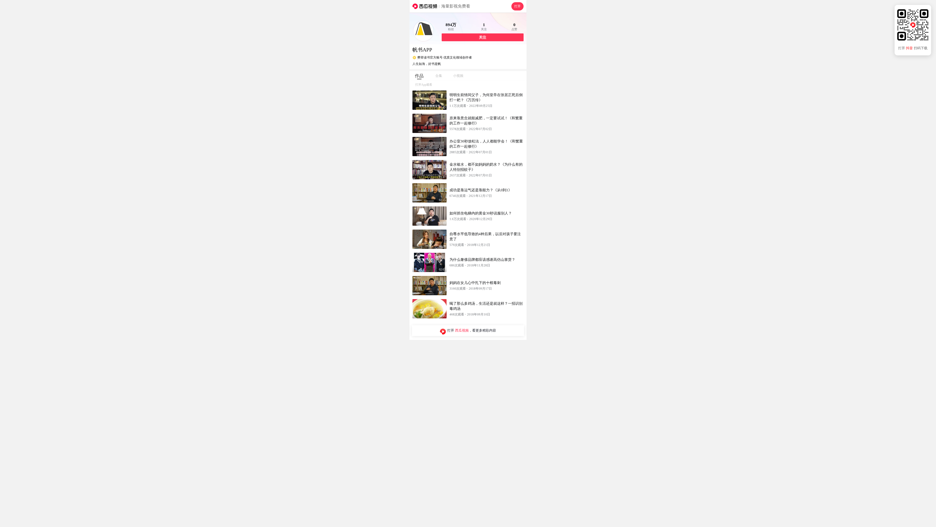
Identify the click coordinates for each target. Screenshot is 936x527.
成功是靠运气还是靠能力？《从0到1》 (480, 190)
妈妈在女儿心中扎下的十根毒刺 (475, 283)
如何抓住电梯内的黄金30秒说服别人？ (480, 213)
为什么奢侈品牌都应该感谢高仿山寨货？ (482, 260)
